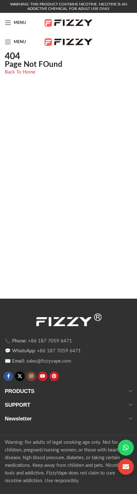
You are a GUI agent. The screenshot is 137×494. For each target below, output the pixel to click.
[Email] (126, 467)
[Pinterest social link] (54, 376)
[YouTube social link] (42, 376)
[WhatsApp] (126, 448)
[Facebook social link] (8, 376)
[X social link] (20, 376)
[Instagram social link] (31, 376)
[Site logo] (68, 22)
